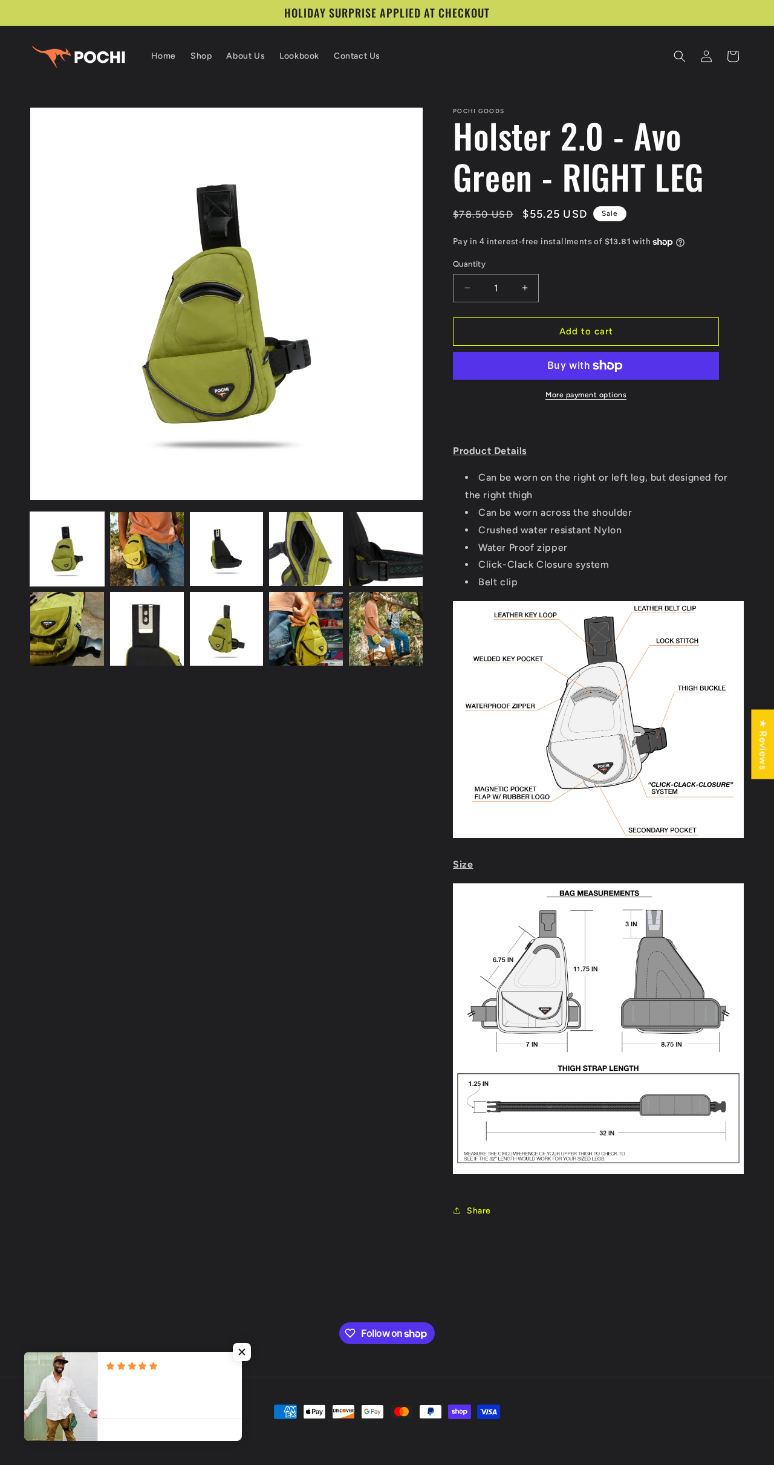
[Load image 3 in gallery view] (227, 549)
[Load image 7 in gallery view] (147, 629)
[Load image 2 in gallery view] (147, 549)
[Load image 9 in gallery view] (306, 629)
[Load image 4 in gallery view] (306, 549)
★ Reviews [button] (763, 744)
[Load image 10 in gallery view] (386, 629)
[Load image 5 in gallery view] (386, 549)
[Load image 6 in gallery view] (67, 629)
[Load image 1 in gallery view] (67, 549)
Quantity (469, 263)
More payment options (585, 395)
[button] (679, 56)
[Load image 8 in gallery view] (227, 629)
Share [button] (479, 1211)
